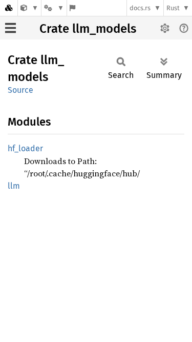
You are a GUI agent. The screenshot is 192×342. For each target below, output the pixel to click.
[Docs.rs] (8, 8)
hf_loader (25, 148)
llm (14, 186)
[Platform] (53, 8)
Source (20, 90)
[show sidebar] (10, 27)
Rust (173, 8)
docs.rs (140, 8)
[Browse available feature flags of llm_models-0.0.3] (72, 8)
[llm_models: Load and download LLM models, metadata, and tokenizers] (29, 8)
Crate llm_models (87, 29)
